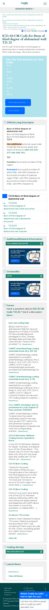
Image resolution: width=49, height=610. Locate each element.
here (9, 315)
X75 (36, 150)
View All (13, 538)
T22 (14, 172)
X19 (31, 150)
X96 (13, 153)
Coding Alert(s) (15, 547)
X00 (27, 150)
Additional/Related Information (24, 239)
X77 (8, 153)
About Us (7, 590)
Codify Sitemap (29, 590)
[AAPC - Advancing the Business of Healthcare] (24, 3)
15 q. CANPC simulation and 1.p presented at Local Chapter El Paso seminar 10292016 (23, 407)
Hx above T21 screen (19, 515)
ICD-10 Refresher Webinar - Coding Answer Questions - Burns (22, 438)
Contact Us (7, 594)
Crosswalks (13, 271)
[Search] (3, 3)
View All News (16, 576)
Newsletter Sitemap (10, 592)
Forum (10, 305)
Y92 (22, 153)
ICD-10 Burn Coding (18, 464)
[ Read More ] (27, 344)
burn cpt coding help (19, 323)
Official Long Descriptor (20, 122)
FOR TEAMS (13, 111)
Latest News (14, 564)
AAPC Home (29, 588)
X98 (18, 153)
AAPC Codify (8, 588)
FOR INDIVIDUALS (16, 102)
